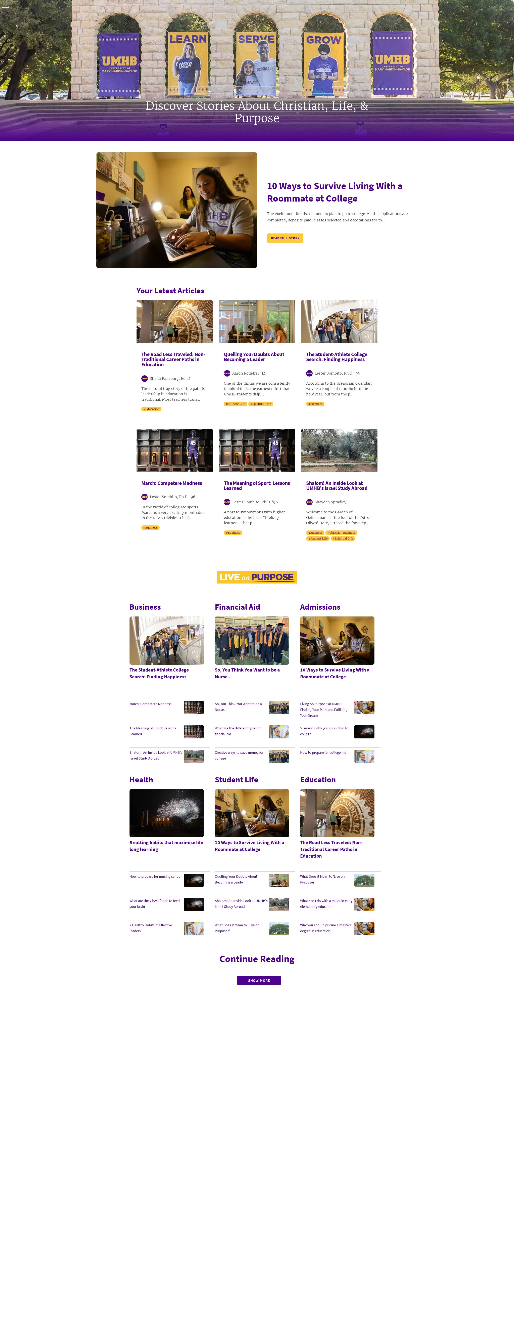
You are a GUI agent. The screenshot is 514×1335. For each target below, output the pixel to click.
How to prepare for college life (323, 752)
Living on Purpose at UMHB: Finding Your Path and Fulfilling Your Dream (323, 709)
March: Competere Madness (150, 703)
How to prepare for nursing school (156, 876)
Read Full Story (285, 238)
